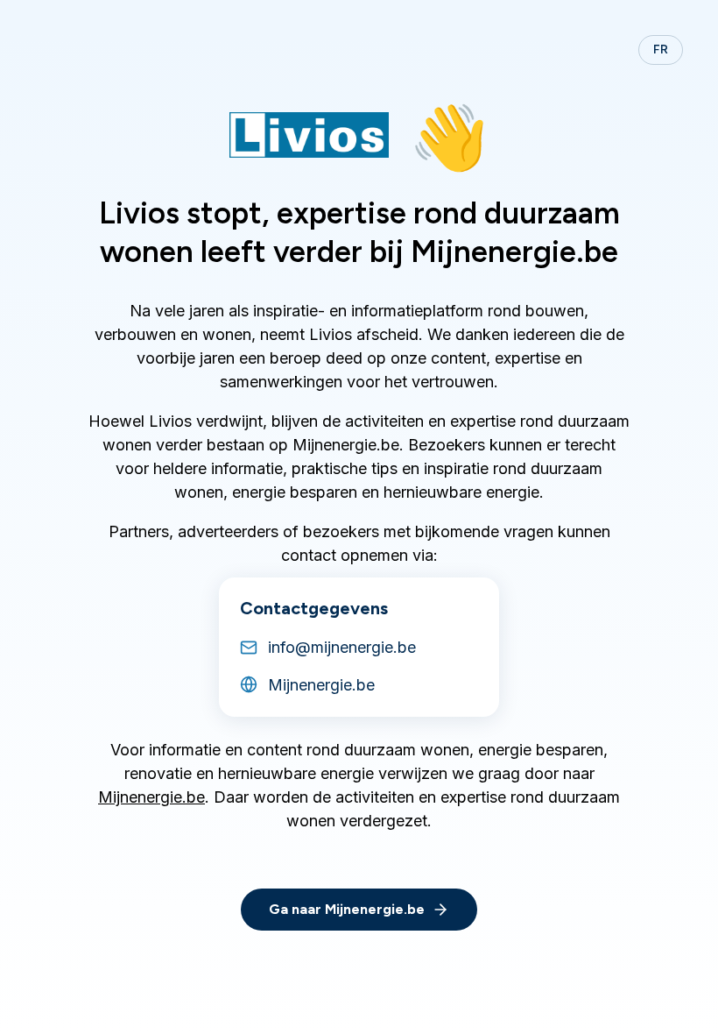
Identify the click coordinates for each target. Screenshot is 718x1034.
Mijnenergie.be (151, 797)
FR (660, 49)
